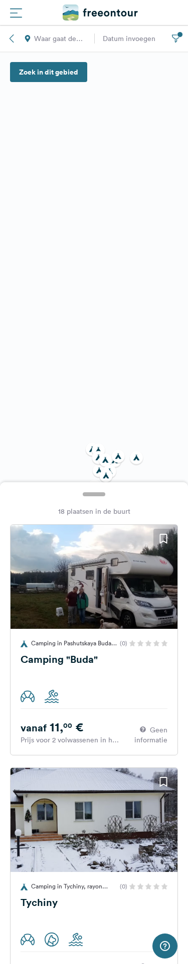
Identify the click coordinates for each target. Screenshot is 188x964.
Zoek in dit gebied (48, 72)
